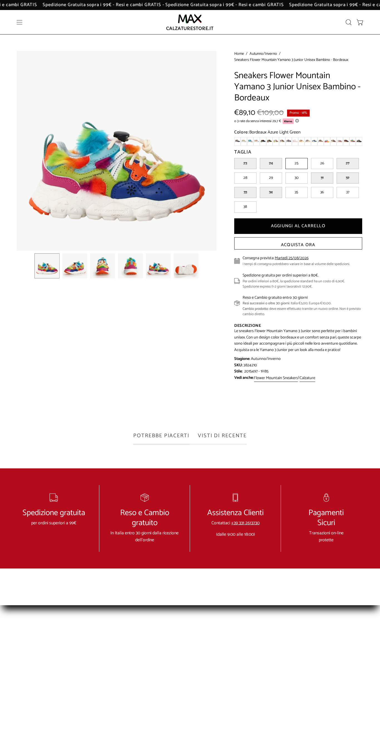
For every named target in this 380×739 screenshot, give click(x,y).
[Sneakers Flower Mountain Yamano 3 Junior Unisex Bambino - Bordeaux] (47, 265)
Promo (285, 690)
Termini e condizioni (226, 635)
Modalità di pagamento (157, 653)
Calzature (307, 378)
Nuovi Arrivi (289, 635)
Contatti (143, 635)
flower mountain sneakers (276, 378)
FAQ (140, 644)
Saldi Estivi (288, 653)
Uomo (285, 672)
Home (239, 54)
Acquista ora (298, 245)
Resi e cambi (219, 644)
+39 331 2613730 (245, 523)
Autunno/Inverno (263, 54)
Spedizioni (145, 662)
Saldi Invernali (291, 644)
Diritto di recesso (223, 662)
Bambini (286, 681)
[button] (348, 22)
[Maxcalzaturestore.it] (190, 22)
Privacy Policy (220, 653)
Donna (285, 662)
